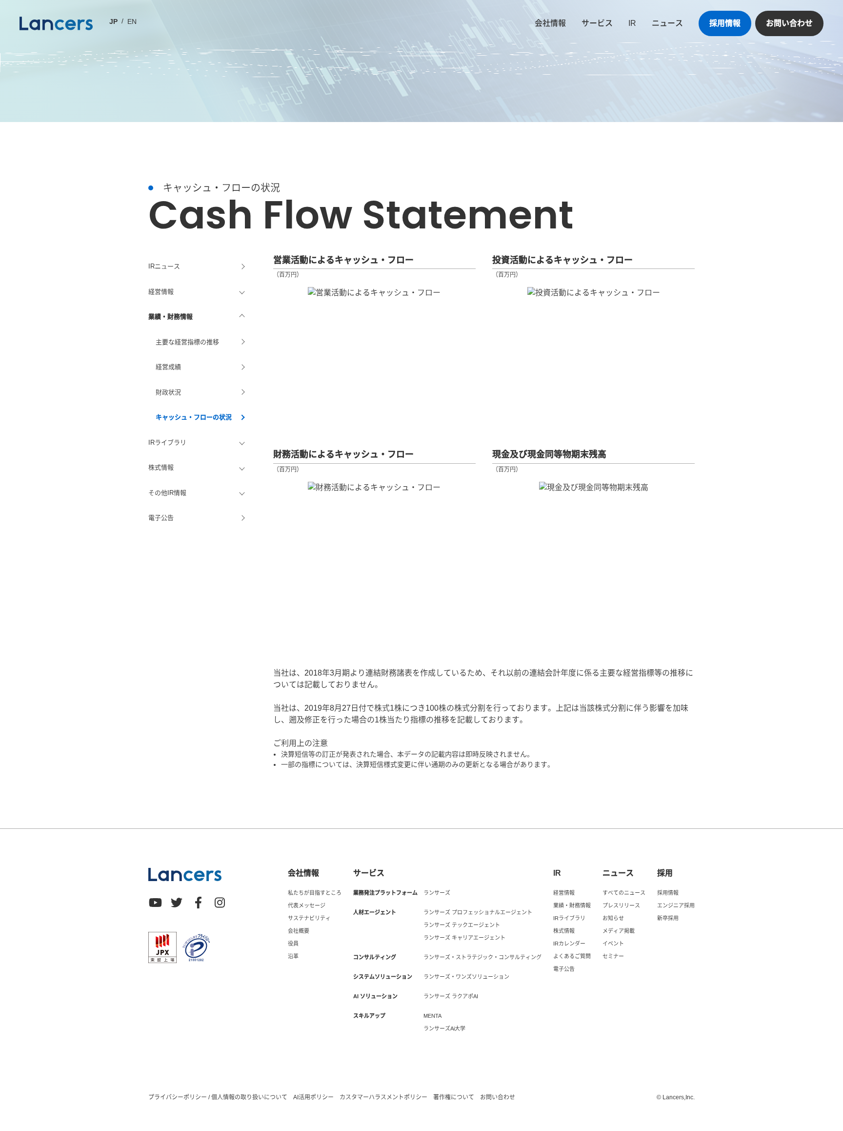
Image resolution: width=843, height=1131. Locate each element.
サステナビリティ (309, 918)
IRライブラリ (569, 918)
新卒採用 (668, 918)
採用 (665, 873)
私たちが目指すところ (314, 893)
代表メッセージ (306, 905)
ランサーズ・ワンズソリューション (466, 977)
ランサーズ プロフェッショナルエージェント (477, 912)
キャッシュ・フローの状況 (194, 417)
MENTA (432, 1016)
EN (132, 21)
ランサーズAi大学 (444, 1028)
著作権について (453, 1097)
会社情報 (550, 23)
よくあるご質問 (572, 956)
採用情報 (725, 23)
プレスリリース (621, 905)
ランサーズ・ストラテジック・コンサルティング (482, 957)
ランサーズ (436, 893)
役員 (293, 943)
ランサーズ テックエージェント (461, 925)
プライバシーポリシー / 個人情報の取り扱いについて (217, 1097)
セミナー (613, 956)
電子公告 (161, 517)
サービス (597, 23)
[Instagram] (219, 902)
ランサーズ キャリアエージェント (464, 938)
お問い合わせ (789, 23)
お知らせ (613, 918)
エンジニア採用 (676, 905)
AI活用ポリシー (313, 1097)
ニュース (667, 23)
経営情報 (564, 893)
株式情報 (564, 931)
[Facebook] (198, 902)
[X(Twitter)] (176, 902)
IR (632, 23)
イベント (613, 943)
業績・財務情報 (572, 905)
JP (113, 21)
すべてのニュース (623, 893)
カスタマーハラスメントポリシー (383, 1097)
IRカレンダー (569, 943)
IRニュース (164, 266)
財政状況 (168, 392)
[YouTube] (155, 902)
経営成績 (168, 366)
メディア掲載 (618, 931)
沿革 (293, 956)
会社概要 (298, 931)
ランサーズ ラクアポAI (450, 996)
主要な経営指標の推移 (187, 342)
